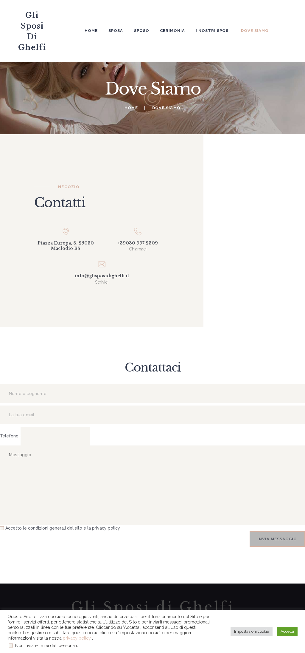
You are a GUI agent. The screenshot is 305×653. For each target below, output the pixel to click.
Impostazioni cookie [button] (251, 631)
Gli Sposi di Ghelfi (152, 607)
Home (131, 108)
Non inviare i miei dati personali (46, 645)
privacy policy (77, 637)
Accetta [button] (287, 631)
